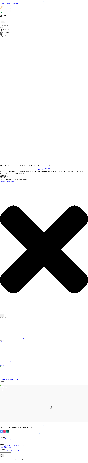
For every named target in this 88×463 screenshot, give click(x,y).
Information (40, 167)
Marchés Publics (6, 29)
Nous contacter (15, 3)
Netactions (26, 459)
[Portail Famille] (1, 33)
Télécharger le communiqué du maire (7, 181)
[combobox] (5, 184)
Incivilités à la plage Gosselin (7, 361)
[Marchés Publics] (1, 30)
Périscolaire (40, 169)
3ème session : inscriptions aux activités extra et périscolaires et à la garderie (18, 338)
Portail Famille (6, 32)
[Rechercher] (2, 315)
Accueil (2, 3)
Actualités (8, 3)
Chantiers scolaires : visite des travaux (9, 379)
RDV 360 (5, 35)
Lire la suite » (2, 341)
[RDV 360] (1, 36)
